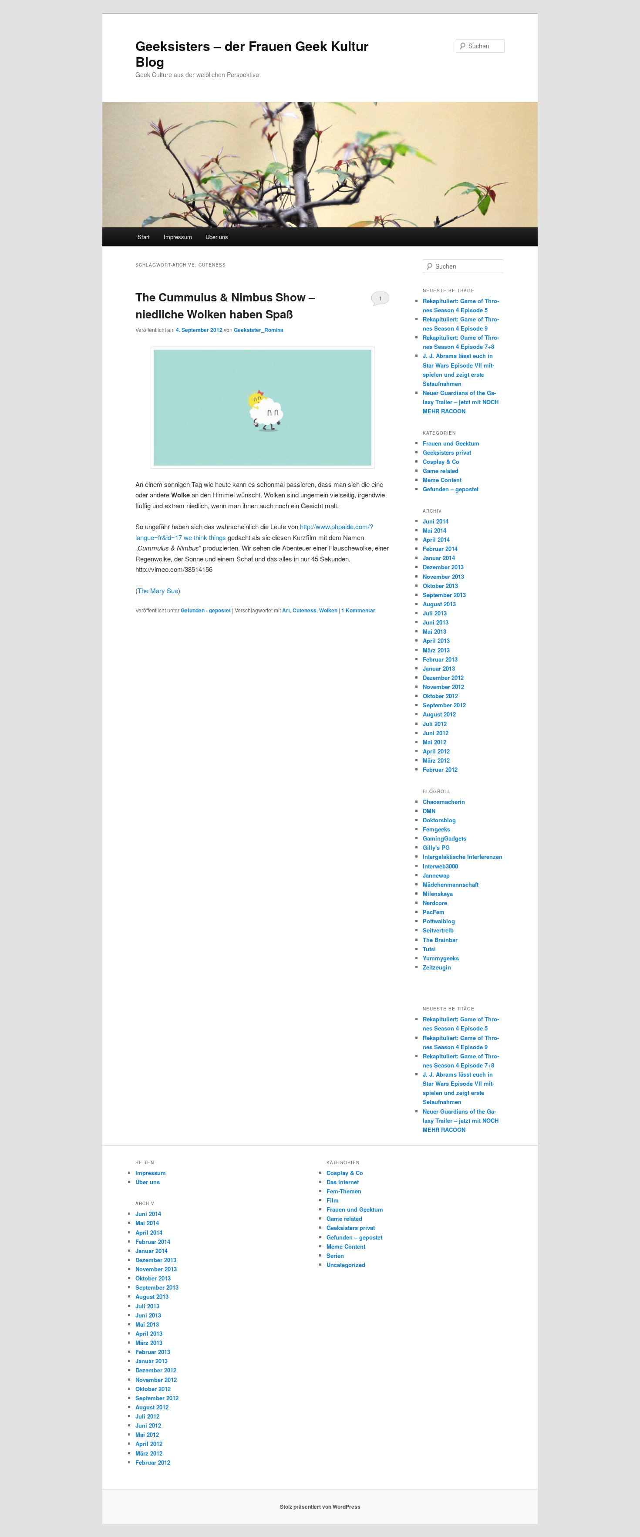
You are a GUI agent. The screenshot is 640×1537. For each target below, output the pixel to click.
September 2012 (444, 705)
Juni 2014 (435, 521)
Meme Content (442, 480)
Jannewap (436, 875)
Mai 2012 (434, 742)
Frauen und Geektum (451, 443)
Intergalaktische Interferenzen (462, 856)
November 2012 (443, 686)
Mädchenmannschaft (450, 884)
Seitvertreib (438, 930)
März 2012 (436, 760)
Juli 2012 (435, 724)
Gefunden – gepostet (450, 489)
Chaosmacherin (444, 801)
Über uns (216, 237)
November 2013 (443, 576)
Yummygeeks (441, 958)
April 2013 (436, 640)
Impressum (178, 237)
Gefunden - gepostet (206, 610)
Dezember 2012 (443, 677)
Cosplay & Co (441, 461)
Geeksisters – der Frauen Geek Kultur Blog (252, 53)
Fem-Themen (344, 1191)
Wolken (328, 610)
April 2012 (436, 751)
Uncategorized (346, 1264)
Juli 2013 (435, 613)
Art (286, 610)
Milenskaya (438, 893)
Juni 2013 (435, 622)
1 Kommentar (380, 300)
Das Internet (343, 1182)
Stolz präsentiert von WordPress (320, 1506)
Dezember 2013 (443, 567)
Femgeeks (436, 829)
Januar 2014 (439, 558)
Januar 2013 (439, 668)
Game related (440, 470)
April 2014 (436, 539)
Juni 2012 (435, 733)
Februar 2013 (440, 659)
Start (144, 237)
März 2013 (436, 650)
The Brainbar (440, 940)
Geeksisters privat (447, 452)
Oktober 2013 (440, 585)
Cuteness (305, 610)
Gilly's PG (436, 847)
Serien (335, 1255)
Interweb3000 (440, 866)
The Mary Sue (158, 590)
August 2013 (439, 604)
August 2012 (439, 714)
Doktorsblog (439, 820)
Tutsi (429, 949)
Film (333, 1200)
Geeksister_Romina (258, 330)
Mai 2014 (434, 530)
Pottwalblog (439, 921)
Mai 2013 (434, 631)
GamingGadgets (444, 838)
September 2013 (444, 595)
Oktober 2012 (440, 696)
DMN (429, 811)
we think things (205, 537)
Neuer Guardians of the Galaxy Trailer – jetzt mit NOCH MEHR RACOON (461, 401)
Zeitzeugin (437, 967)
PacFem (434, 912)
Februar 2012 (440, 769)
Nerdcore (435, 903)
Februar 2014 (440, 548)
